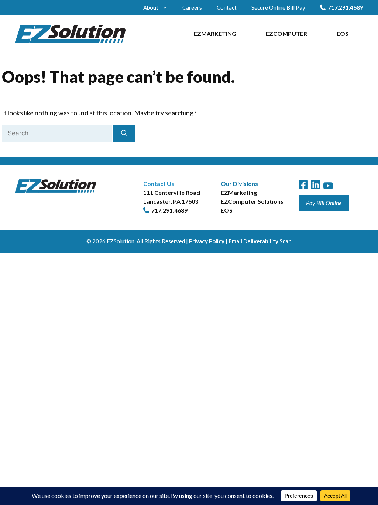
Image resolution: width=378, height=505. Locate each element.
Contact (227, 7)
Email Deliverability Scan (260, 241)
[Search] (124, 133)
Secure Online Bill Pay (278, 7)
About (150, 7)
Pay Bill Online (323, 202)
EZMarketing (215, 33)
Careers (192, 7)
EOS (342, 33)
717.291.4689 (345, 7)
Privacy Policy (206, 241)
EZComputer (286, 33)
